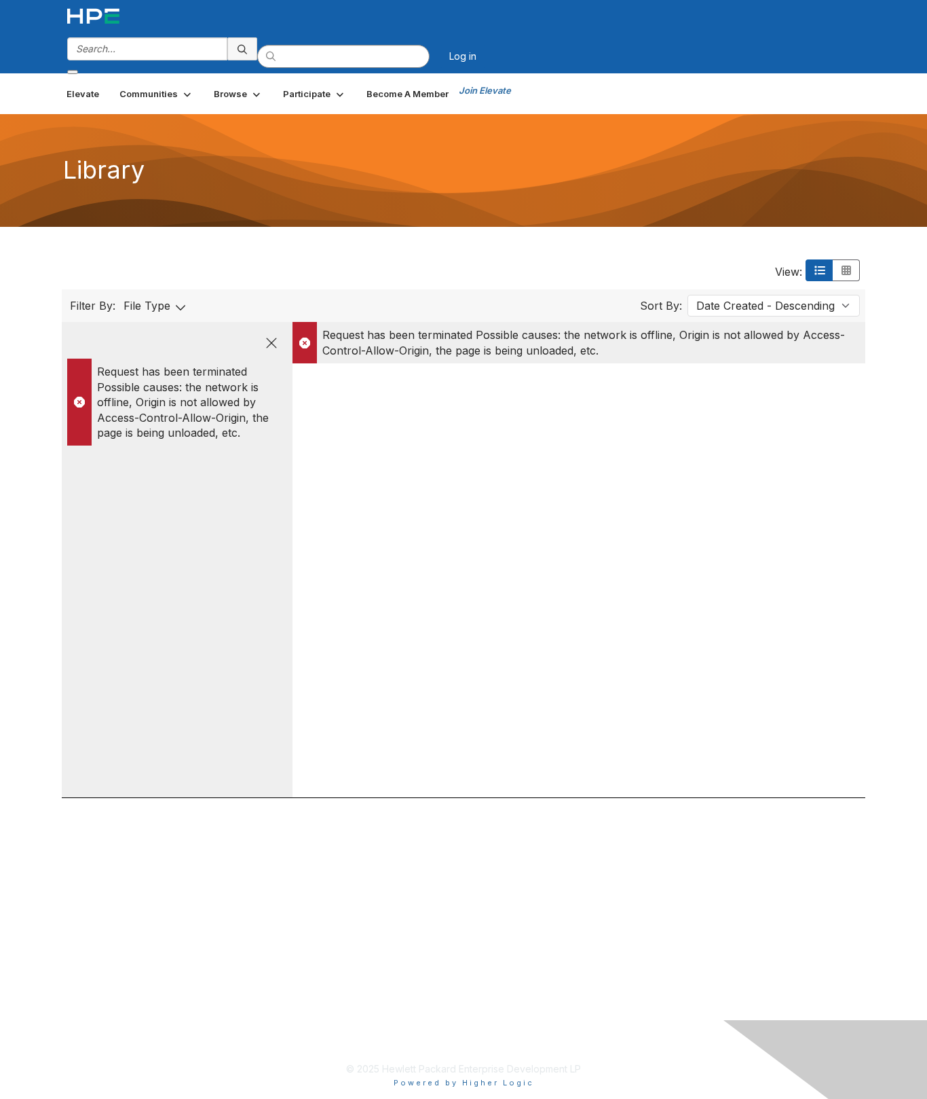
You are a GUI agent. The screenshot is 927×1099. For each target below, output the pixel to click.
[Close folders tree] (271, 343)
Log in (462, 56)
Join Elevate (485, 90)
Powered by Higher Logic (464, 1082)
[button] (156, 94)
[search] (242, 48)
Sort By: (661, 305)
